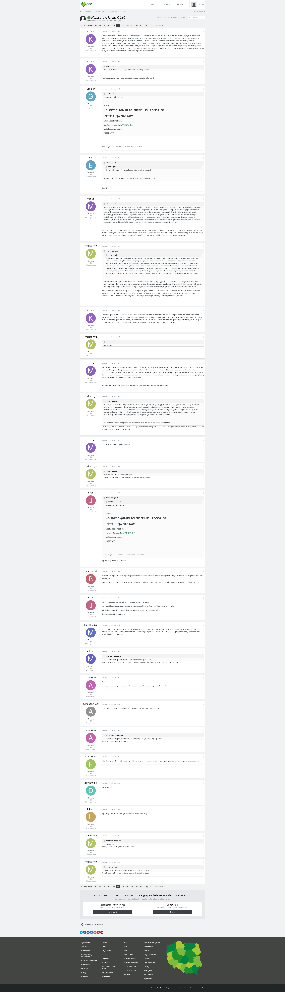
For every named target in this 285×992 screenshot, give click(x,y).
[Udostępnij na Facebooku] (84, 932)
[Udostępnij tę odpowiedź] (203, 32)
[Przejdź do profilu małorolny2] (91, 254)
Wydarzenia (148, 979)
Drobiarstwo (85, 965)
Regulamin (160, 988)
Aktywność (181, 4)
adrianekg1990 (91, 703)
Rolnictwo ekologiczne (152, 943)
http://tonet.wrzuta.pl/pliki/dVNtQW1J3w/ (118, 125)
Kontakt (201, 988)
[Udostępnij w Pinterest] (101, 932)
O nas (153, 988)
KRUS (104, 955)
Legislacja (105, 959)
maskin (91, 198)
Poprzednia (88, 25)
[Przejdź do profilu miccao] (91, 659)
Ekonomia (85, 977)
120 (100, 25)
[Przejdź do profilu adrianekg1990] (91, 712)
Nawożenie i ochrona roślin (109, 968)
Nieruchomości (107, 973)
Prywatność (184, 988)
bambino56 (91, 571)
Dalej (146, 25)
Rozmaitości (148, 947)
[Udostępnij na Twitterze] (81, 932)
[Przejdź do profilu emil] (91, 165)
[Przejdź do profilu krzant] (91, 39)
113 (203, 17)
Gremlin (91, 88)
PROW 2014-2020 (129, 971)
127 (132, 25)
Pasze (125, 943)
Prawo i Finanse (128, 955)
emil (91, 157)
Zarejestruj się (112, 912)
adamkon (91, 677)
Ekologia (84, 973)
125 (123, 25)
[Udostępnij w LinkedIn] (98, 932)
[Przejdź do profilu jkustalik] (91, 500)
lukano (90, 809)
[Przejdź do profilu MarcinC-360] (91, 633)
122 (109, 25)
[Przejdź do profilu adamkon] (91, 685)
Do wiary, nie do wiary (89, 961)
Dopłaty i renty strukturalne (86, 956)
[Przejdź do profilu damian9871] (91, 791)
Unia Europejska (150, 963)
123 (114, 25)
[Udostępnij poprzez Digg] (88, 932)
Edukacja (84, 969)
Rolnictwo (126, 975)
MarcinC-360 (90, 624)
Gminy (104, 943)
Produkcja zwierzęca (130, 963)
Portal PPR (154, 4)
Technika (147, 959)
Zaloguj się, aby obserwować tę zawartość (172, 17)
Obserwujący (193, 17)
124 (118, 25)
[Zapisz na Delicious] (91, 932)
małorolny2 (91, 245)
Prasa (125, 951)
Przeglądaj (166, 4)
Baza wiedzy (85, 951)
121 (105, 25)
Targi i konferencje (150, 955)
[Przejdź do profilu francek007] (91, 764)
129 (141, 25)
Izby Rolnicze (106, 951)
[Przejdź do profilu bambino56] (91, 579)
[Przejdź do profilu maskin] (91, 206)
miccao (90, 651)
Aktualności (85, 947)
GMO (104, 947)
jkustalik (90, 492)
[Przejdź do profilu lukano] (91, 817)
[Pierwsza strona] (81, 25)
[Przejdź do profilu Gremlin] (91, 96)
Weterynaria (148, 971)
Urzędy (146, 967)
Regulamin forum (172, 988)
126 (127, 25)
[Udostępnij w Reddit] (95, 932)
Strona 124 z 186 (160, 25)
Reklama (193, 988)
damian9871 (90, 782)
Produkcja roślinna (129, 959)
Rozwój (146, 951)
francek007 (91, 756)
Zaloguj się (172, 912)
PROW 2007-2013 (129, 967)
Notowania (106, 977)
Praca (125, 947)
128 (136, 25)
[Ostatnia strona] (151, 25)
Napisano (111, 32)
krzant (90, 31)
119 (95, 25)
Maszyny (117, 21)
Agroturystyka (86, 943)
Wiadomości (148, 975)
